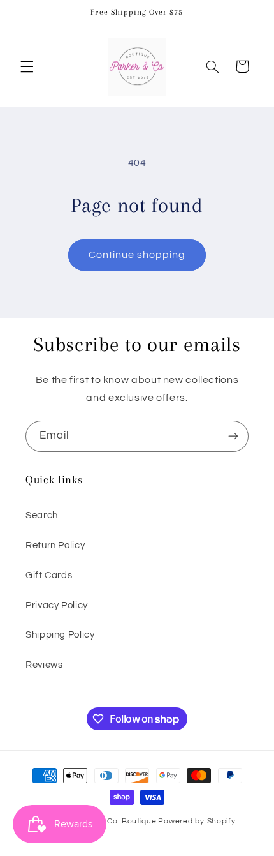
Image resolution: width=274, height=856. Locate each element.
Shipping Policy (59, 635)
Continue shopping (137, 255)
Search (41, 515)
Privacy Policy (56, 605)
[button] (26, 66)
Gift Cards (48, 575)
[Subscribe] (233, 436)
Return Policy (55, 545)
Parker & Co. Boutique (113, 821)
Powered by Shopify (196, 821)
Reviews (43, 665)
